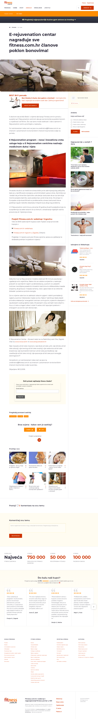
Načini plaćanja (81, 642)
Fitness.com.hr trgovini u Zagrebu (26, 233)
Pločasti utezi (34, 646)
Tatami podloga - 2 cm (86, 248)
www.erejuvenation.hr (38, 342)
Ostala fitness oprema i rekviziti (38, 680)
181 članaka (75, 103)
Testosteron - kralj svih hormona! (81, 235)
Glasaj (75, 131)
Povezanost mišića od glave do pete (35, 466)
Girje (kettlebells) (34, 644)
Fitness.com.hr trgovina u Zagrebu (86, 657)
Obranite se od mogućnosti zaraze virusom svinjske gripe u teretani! (55, 489)
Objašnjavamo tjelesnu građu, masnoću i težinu (16, 488)
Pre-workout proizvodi (9, 655)
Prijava (84, 3)
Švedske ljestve (60, 642)
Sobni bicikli (33, 665)
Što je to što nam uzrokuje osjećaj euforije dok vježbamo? (36, 488)
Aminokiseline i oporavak (9, 646)
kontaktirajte (28, 712)
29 (25, 486)
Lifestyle (47, 8)
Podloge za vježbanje (35, 651)
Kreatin (6, 644)
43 (45, 465)
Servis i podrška (81, 655)
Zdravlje (29, 8)
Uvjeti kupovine (81, 653)
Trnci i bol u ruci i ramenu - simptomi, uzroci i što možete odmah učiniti (80, 166)
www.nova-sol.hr (21, 342)
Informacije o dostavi (82, 644)
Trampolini (59, 651)
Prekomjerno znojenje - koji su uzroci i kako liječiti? (55, 467)
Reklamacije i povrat (82, 648)
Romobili (59, 653)
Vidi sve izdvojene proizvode (79, 301)
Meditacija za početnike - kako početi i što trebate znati (80, 213)
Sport (21, 8)
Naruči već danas (30, 105)
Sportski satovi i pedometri (62, 655)
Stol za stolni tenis (61, 657)
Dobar (28, 429)
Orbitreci (33, 667)
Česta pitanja (81, 646)
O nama (58, 708)
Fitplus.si (59, 711)
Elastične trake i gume (36, 678)
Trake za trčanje (34, 663)
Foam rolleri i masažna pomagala (38, 661)
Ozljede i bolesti (8, 13)
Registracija (90, 3)
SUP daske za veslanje (61, 661)
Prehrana (7, 8)
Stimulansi (6, 661)
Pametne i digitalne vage (62, 644)
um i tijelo (20, 416)
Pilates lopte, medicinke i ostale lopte (39, 655)
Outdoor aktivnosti (35, 682)
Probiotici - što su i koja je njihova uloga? (16, 466)
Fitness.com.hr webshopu (23, 228)
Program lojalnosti (82, 651)
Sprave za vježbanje (35, 659)
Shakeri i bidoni (60, 646)
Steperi (32, 671)
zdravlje (26, 416)
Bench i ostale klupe (35, 657)
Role (58, 659)
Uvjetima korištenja (40, 709)
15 (45, 486)
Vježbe (15, 8)
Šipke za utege (34, 648)
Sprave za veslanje (35, 669)
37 (65, 465)
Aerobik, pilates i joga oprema (37, 674)
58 (25, 465)
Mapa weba (60, 702)
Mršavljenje (38, 8)
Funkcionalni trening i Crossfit (37, 676)
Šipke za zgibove (34, 653)
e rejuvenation (13, 416)
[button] (93, 606)
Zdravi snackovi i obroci (9, 657)
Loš (42, 429)
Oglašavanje (60, 705)
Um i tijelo (19, 13)
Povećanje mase (7, 651)
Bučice (32, 642)
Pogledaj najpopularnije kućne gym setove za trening (49, 20)
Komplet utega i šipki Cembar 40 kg (86, 285)
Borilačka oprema (61, 648)
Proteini (6, 642)
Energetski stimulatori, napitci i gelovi (12, 653)
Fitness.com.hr (8, 3)
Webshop (59, 699)
